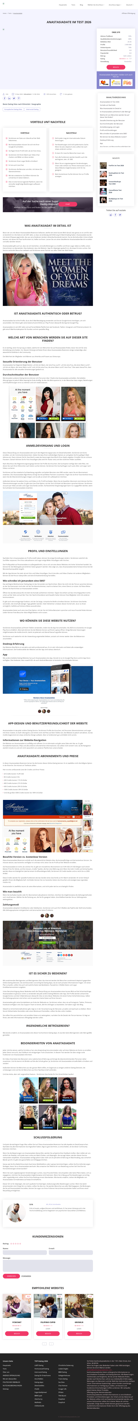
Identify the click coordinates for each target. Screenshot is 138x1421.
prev (44, 1343)
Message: (7, 1258)
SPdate (60, 1392)
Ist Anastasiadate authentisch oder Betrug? (115, 112)
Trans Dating (62, 1379)
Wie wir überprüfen (10, 1379)
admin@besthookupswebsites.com (99, 1370)
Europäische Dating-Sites (13, 109)
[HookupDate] (103, 174)
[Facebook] (4, 98)
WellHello (38, 1402)
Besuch (116, 67)
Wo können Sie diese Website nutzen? (113, 137)
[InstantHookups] (103, 182)
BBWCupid (38, 1396)
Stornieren (26, 1276)
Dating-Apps (39, 1382)
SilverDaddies (39, 1386)
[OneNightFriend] (116, 82)
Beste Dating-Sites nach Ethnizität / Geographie (22, 104)
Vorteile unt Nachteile (107, 105)
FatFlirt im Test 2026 (116, 166)
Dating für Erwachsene (43, 1375)
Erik (31, 1204)
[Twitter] (14, 98)
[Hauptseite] (3, 3)
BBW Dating (62, 1372)
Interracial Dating (32, 109)
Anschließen (39, 1379)
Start (68, 204)
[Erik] (16, 1212)
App (101, 143)
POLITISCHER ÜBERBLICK (11, 1382)
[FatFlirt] (103, 165)
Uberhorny (38, 1399)
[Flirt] (127, 82)
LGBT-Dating (39, 1365)
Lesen (17, 1329)
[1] (11, 1244)
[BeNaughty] (104, 82)
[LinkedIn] (9, 98)
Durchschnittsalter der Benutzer (111, 124)
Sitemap (6, 1389)
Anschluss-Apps (114, 5)
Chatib (37, 1389)
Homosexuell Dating (42, 1369)
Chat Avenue (62, 1386)
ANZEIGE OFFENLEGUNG (11, 1375)
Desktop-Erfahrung (106, 140)
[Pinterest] (18, 98)
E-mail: (52, 1248)
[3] (16, 1244)
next (51, 1343)
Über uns (6, 1372)
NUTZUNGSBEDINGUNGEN (12, 1386)
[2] (13, 1244)
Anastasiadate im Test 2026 (109, 102)
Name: (5, 1248)
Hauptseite (63, 5)
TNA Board (62, 1396)
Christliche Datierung (65, 1365)
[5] (20, 1244)
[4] (18, 1244)
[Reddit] (110, 215)
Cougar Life (62, 1389)
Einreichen (11, 1276)
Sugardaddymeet (41, 1392)
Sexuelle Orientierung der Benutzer (112, 120)
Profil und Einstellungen (108, 130)
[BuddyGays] (103, 200)
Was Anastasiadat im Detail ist (110, 108)
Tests (73, 5)
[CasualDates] (103, 191)
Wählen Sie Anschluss (95, 5)
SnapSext (61, 1399)
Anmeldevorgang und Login (110, 127)
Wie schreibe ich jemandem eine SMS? (113, 134)
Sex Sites (61, 1382)
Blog (81, 5)
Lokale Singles (63, 1369)
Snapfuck (61, 1402)
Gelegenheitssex (64, 1375)
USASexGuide (39, 1406)
